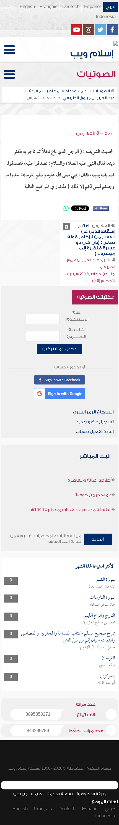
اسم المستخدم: (76, 316)
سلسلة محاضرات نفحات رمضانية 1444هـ (71, 509)
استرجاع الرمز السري (93, 412)
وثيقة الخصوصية (91, 794)
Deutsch (70, 6)
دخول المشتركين (59, 348)
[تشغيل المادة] (66, 226)
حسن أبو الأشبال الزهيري (97, 647)
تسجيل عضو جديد (95, 421)
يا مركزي (107, 676)
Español (92, 6)
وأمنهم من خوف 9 (93, 494)
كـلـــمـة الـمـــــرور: (76, 333)
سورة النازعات (102, 597)
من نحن (20, 794)
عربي (110, 6)
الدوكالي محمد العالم (102, 586)
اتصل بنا (37, 794)
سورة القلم (105, 579)
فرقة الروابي (107, 665)
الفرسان (108, 658)
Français (49, 6)
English (27, 6)
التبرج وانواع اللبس (99, 615)
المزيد (98, 539)
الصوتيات (97, 74)
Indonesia (106, 16)
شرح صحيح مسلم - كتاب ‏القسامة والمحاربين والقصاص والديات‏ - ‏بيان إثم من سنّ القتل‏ (68, 637)
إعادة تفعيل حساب (95, 431)
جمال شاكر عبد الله (102, 604)
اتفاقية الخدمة (60, 794)
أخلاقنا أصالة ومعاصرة (90, 480)
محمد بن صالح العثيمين (98, 622)
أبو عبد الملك (106, 683)
